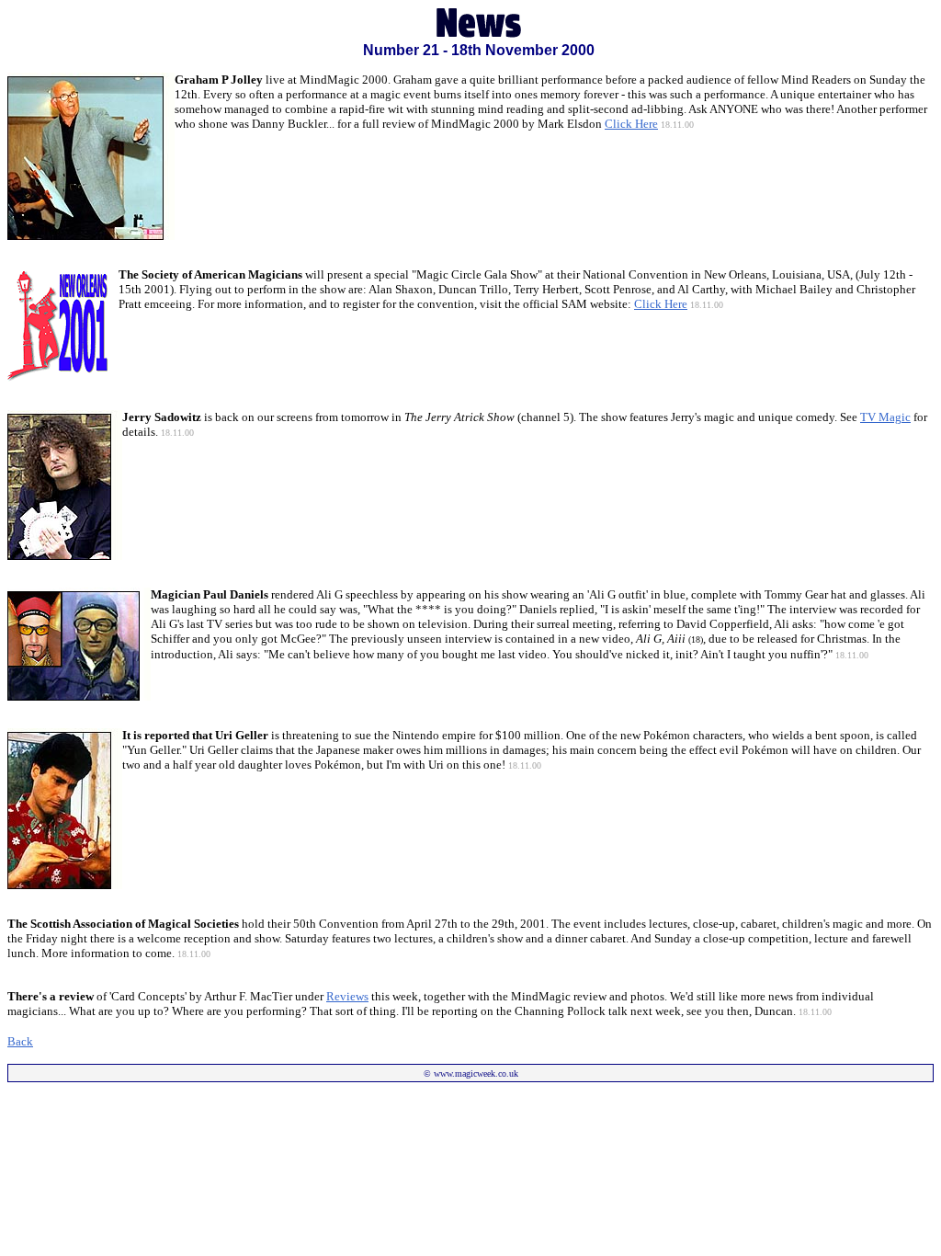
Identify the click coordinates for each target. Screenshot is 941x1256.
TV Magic (885, 417)
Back (20, 1041)
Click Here (660, 304)
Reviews (347, 996)
